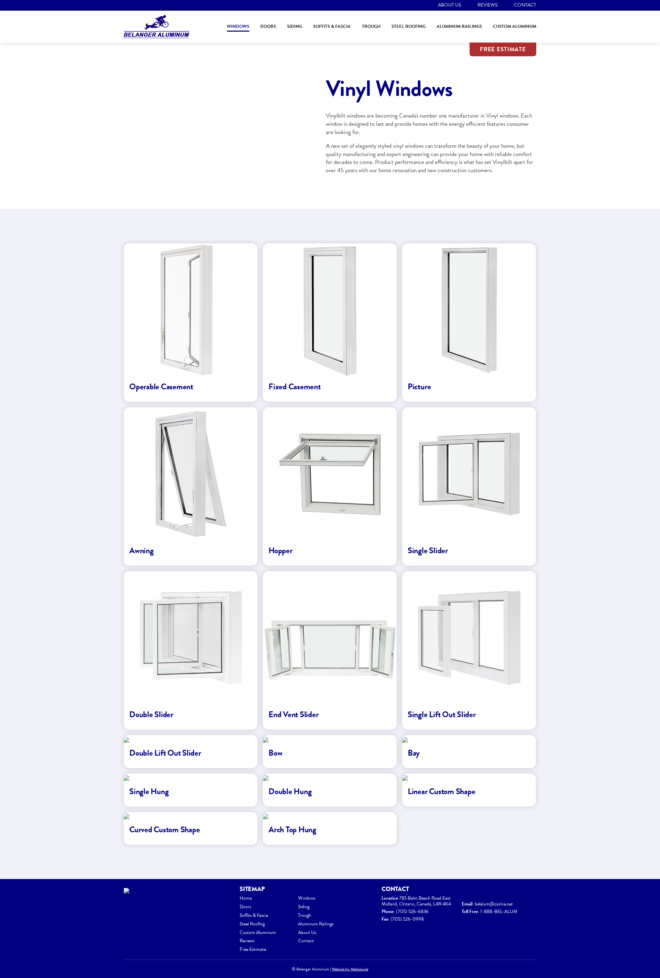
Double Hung (289, 791)
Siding (294, 26)
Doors (268, 26)
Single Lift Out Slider (442, 714)
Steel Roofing (409, 26)
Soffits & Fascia (332, 26)
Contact (525, 5)
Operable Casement (161, 386)
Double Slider (151, 714)
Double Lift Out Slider (165, 753)
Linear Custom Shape (441, 791)
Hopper (280, 550)
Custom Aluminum (514, 26)
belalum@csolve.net (494, 904)
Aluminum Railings (459, 26)
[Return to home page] (156, 26)
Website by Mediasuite (350, 969)
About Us (449, 5)
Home (246, 898)
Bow (275, 753)
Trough (371, 26)
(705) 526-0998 (407, 919)
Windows (238, 26)
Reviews (487, 5)
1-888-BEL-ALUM (498, 911)
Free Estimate (503, 49)
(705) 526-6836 (412, 911)
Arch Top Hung (292, 829)
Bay (414, 753)
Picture (419, 386)
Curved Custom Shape (164, 829)
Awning (141, 550)
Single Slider (428, 550)
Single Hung (148, 791)
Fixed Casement (294, 386)
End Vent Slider (293, 714)
